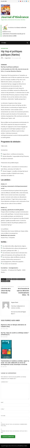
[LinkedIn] (26, 1)
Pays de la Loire (21, 279)
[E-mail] (28, 1)
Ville (9, 281)
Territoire (3, 281)
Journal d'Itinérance (15, 17)
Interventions (4, 48)
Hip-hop (9, 279)
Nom (2, 402)
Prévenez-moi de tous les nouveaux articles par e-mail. (14, 431)
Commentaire (4, 382)
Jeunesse (14, 279)
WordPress (20, 445)
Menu (4, 42)
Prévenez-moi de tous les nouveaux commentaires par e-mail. (14, 425)
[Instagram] (25, 1)
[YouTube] (21, 1)
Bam (26, 445)
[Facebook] (19, 1)
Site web (3, 415)
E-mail (3, 409)
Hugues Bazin (8, 58)
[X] (23, 1)
